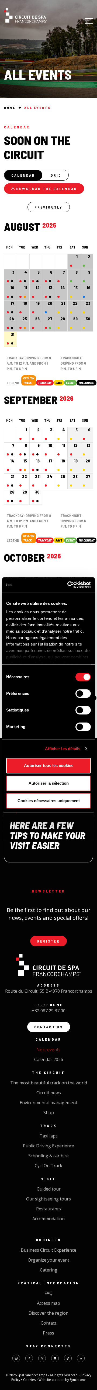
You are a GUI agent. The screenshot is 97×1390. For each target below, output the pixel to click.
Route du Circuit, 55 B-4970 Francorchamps (48, 991)
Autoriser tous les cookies (48, 765)
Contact (48, 1323)
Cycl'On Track (48, 1166)
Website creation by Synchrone (62, 1379)
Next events (48, 1049)
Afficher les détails (63, 748)
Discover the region (48, 1313)
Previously (48, 207)
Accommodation (48, 1219)
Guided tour (49, 1189)
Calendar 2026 (48, 1059)
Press (48, 1333)
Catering (48, 1270)
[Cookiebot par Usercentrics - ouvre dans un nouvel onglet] (68, 584)
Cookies (29, 1379)
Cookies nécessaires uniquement (49, 800)
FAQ (48, 1293)
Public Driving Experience (48, 1146)
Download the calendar (46, 188)
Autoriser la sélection (49, 783)
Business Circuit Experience (48, 1250)
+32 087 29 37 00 (48, 1011)
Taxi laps (49, 1136)
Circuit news (48, 1093)
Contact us (48, 1027)
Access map (48, 1303)
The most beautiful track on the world (48, 1083)
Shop (48, 1112)
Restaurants (48, 1209)
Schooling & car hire (48, 1156)
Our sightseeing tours (48, 1199)
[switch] (83, 693)
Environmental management (48, 1103)
